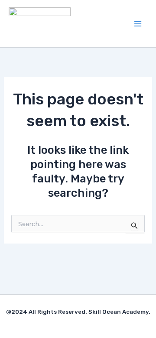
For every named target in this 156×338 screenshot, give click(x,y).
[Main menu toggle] (137, 23)
